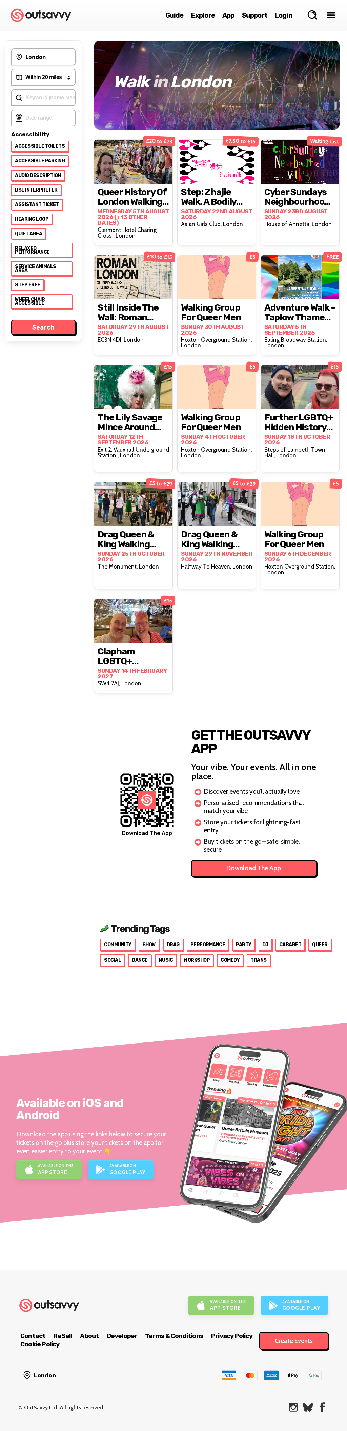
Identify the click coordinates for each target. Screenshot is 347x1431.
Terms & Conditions (174, 1336)
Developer (122, 1336)
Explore (203, 15)
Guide (174, 15)
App (228, 15)
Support (254, 15)
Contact (32, 1336)
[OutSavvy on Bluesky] (308, 1407)
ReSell (62, 1336)
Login (283, 15)
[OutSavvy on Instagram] (293, 1407)
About (89, 1336)
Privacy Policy (231, 1336)
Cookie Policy (40, 1344)
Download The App (253, 868)
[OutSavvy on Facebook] (322, 1407)
